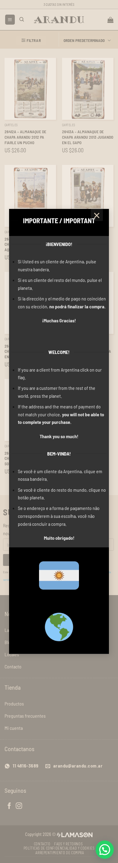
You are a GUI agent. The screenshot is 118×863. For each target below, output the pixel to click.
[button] (105, 849)
